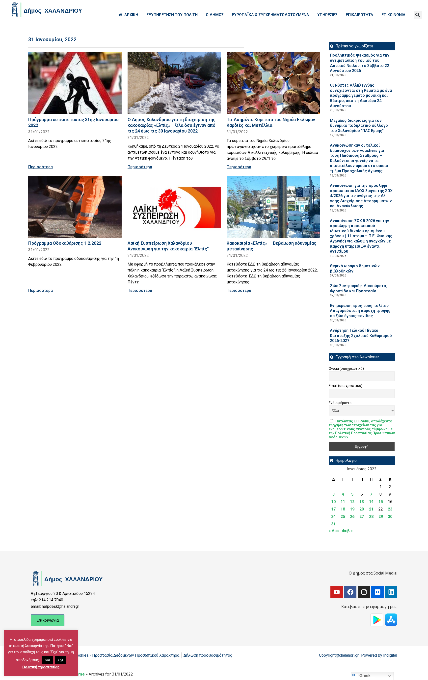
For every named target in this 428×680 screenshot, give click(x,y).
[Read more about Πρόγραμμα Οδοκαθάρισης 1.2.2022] (75, 207)
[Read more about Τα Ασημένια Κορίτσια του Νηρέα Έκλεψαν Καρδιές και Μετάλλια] (273, 83)
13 (361, 501)
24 (333, 516)
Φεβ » (347, 530)
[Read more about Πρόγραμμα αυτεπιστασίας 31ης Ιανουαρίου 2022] (75, 83)
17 (333, 509)
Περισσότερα (40, 167)
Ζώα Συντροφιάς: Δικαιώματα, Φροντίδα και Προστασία (358, 288)
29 (380, 516)
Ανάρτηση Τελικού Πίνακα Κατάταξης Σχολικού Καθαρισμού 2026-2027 (361, 335)
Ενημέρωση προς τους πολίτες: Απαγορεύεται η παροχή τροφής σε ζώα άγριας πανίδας (360, 310)
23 (390, 509)
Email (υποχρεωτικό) (345, 386)
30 (390, 516)
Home (79, 674)
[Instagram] (364, 592)
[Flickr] (377, 592)
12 (352, 501)
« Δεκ (334, 530)
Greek (364, 676)
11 (343, 501)
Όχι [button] (60, 660)
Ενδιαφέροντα (340, 403)
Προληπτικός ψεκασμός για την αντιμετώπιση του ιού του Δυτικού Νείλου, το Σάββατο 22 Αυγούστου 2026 (359, 63)
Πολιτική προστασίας (40, 667)
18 (343, 509)
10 (333, 501)
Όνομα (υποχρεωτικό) (346, 369)
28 (371, 516)
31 (333, 524)
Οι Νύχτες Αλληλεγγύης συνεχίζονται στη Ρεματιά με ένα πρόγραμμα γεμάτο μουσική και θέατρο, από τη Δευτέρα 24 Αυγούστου (361, 95)
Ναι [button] (47, 660)
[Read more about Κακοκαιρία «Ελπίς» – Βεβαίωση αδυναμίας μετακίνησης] (273, 207)
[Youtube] (336, 592)
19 (352, 509)
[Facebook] (350, 592)
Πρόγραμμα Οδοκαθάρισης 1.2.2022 (64, 243)
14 (371, 501)
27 (361, 516)
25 (343, 516)
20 (361, 509)
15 (380, 501)
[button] (418, 15)
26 (352, 516)
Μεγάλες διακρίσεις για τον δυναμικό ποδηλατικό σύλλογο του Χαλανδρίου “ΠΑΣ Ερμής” (359, 125)
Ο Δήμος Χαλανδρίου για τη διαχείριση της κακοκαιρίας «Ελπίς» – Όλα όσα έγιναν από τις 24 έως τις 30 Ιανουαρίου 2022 (171, 125)
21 (371, 509)
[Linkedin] (391, 592)
